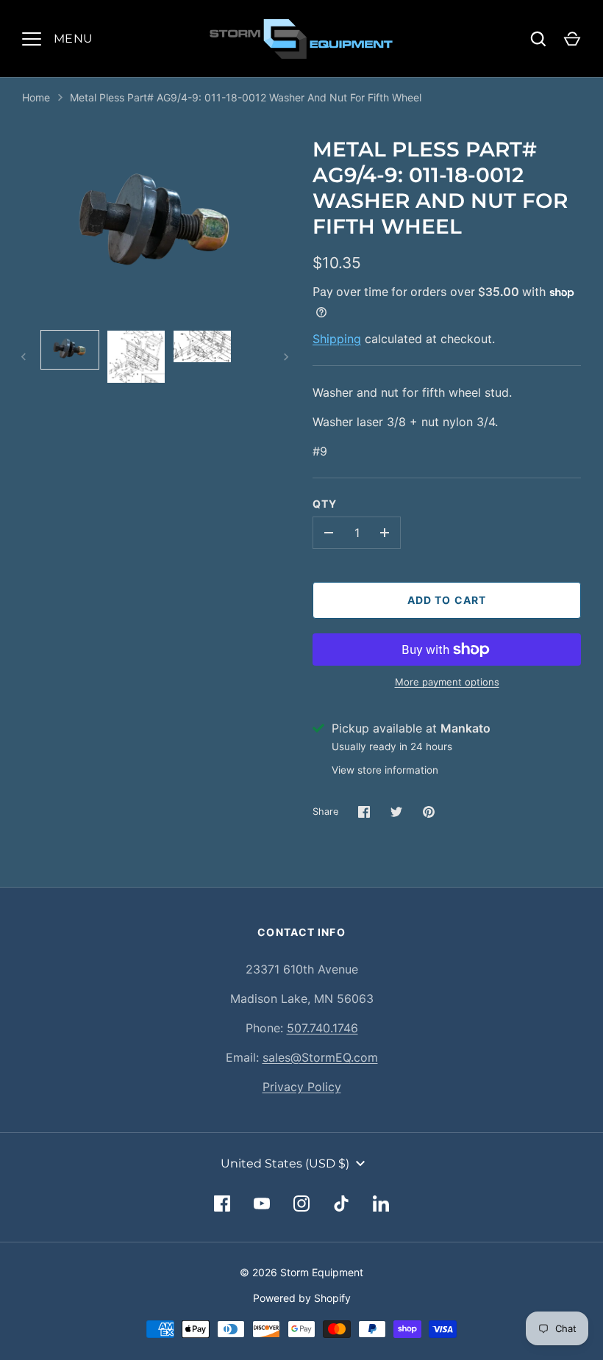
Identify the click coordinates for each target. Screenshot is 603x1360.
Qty (325, 503)
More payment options (447, 682)
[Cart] (572, 39)
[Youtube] (262, 1203)
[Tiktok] (341, 1203)
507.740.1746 (322, 1028)
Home (36, 97)
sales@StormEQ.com (320, 1057)
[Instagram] (301, 1203)
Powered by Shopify (302, 1298)
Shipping (337, 338)
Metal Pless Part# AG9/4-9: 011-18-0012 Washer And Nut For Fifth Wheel (245, 97)
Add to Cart (446, 600)
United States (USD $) (285, 1163)
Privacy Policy (302, 1086)
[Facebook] (222, 1203)
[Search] (538, 39)
